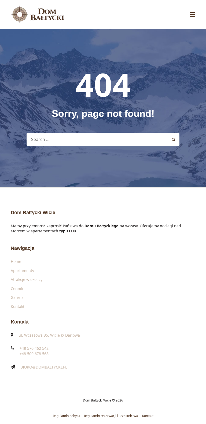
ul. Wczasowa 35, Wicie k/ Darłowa (49, 335)
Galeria (17, 297)
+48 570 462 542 (34, 348)
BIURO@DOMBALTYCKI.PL (43, 367)
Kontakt (17, 306)
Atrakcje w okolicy (26, 279)
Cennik (17, 288)
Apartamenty (22, 270)
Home (16, 261)
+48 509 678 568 (34, 353)
